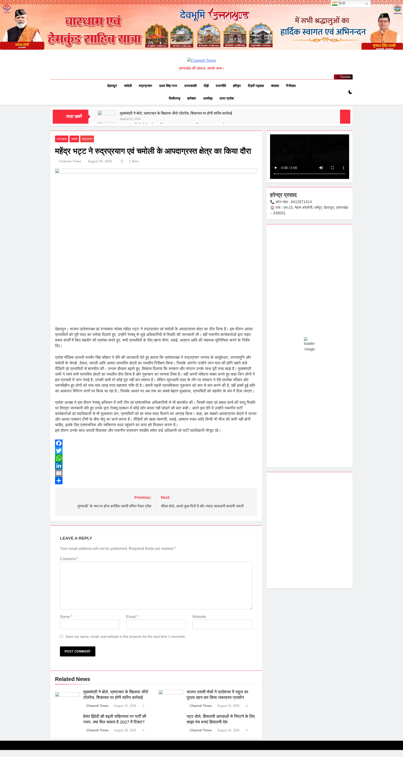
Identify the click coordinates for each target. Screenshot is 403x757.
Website (199, 617)
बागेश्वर (191, 98)
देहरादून (112, 86)
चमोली (128, 86)
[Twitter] (156, 450)
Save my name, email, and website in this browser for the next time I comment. (125, 636)
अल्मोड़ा (207, 98)
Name (66, 617)
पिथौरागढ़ (174, 98)
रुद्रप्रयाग (145, 86)
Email (132, 617)
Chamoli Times (70, 161)
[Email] (156, 473)
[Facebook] (156, 443)
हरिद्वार (237, 86)
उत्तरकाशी (190, 86)
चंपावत (275, 86)
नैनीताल (291, 86)
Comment (69, 559)
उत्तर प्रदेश (226, 98)
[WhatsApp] (156, 458)
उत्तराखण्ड (62, 139)
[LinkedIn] (156, 465)
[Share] (156, 480)
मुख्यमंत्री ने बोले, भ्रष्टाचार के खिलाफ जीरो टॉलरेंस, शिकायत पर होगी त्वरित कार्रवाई (176, 113)
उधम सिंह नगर (168, 86)
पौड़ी (206, 86)
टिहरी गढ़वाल (256, 86)
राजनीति (221, 86)
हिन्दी (341, 3)
